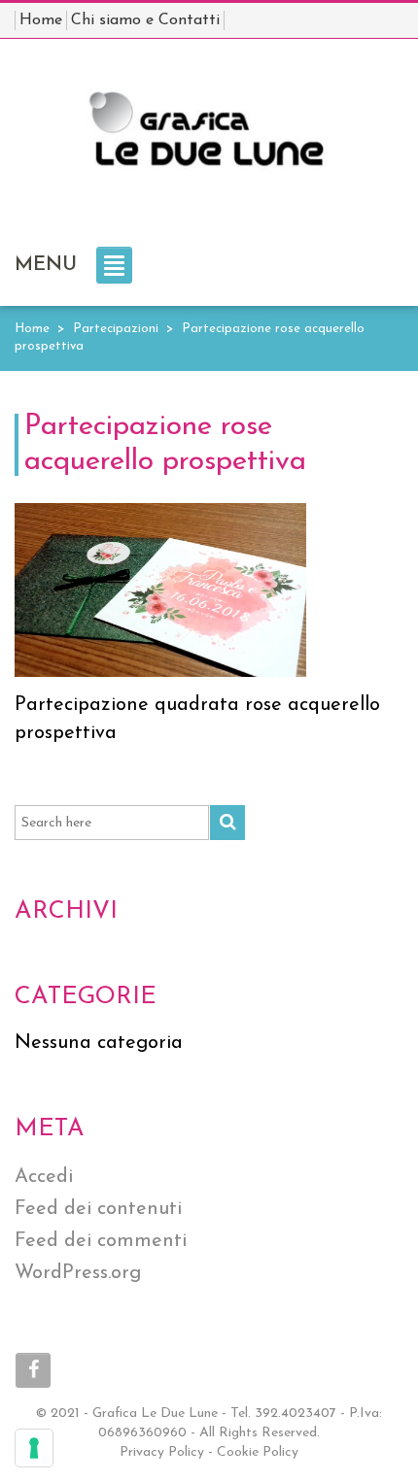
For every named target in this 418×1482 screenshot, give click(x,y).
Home (32, 328)
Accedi (44, 1177)
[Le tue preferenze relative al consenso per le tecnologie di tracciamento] (34, 1448)
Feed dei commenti (101, 1241)
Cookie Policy (257, 1452)
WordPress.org (78, 1273)
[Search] (227, 822)
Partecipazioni (115, 328)
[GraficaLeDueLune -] (209, 138)
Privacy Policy (162, 1452)
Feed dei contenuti (98, 1209)
